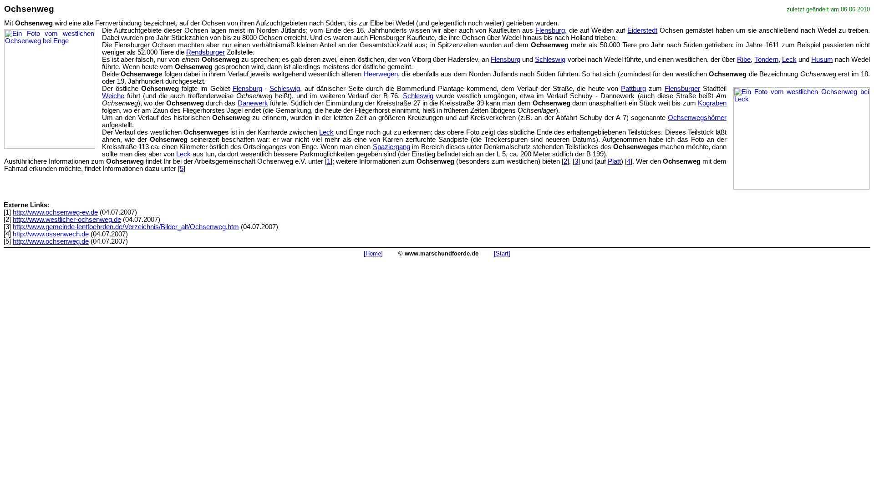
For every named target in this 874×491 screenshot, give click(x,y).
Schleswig (550, 59)
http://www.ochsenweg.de (51, 241)
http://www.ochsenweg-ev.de (55, 212)
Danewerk (253, 103)
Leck (789, 59)
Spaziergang (391, 146)
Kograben (712, 103)
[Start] (502, 253)
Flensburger (682, 88)
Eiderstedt (642, 30)
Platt (614, 161)
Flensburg (550, 30)
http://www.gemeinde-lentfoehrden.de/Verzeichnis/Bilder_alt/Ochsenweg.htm (126, 226)
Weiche (113, 96)
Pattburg (633, 88)
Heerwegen (381, 74)
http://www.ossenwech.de (51, 234)
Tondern (766, 59)
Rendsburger (205, 52)
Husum (822, 59)
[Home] (373, 253)
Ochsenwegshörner (697, 117)
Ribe (744, 59)
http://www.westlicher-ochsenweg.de (67, 219)
